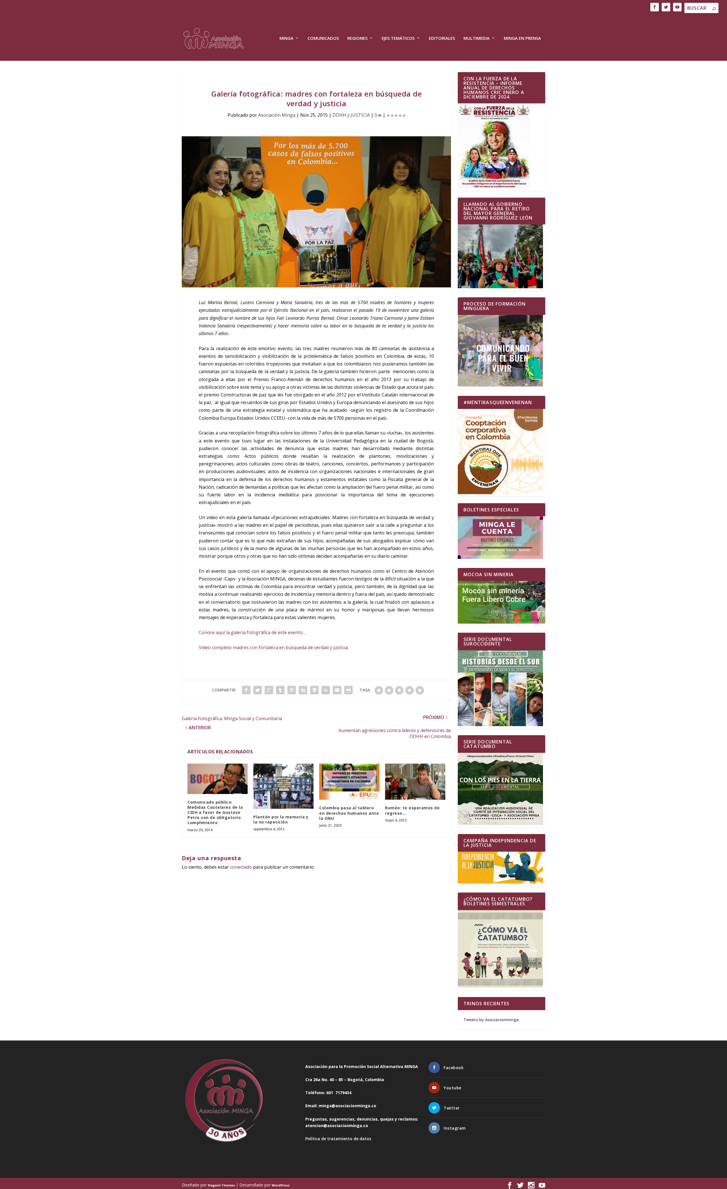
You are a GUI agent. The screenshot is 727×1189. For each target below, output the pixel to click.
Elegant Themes (221, 1185)
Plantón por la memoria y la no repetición (280, 819)
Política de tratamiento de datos (338, 1138)
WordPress (280, 1185)
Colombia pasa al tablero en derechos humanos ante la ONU (349, 813)
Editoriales (442, 38)
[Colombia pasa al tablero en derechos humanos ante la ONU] (349, 782)
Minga (286, 38)
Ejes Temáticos (398, 38)
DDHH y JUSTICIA (351, 115)
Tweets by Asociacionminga (491, 1019)
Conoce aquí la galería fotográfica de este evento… (252, 632)
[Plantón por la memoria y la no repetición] (283, 786)
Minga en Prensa (522, 38)
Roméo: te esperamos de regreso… (412, 810)
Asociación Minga (276, 115)
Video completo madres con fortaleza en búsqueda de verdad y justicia (273, 647)
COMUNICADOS (323, 38)
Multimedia (476, 38)
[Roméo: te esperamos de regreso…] (415, 782)
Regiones (357, 38)
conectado (241, 867)
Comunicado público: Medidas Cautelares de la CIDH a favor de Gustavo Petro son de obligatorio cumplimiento (215, 812)
